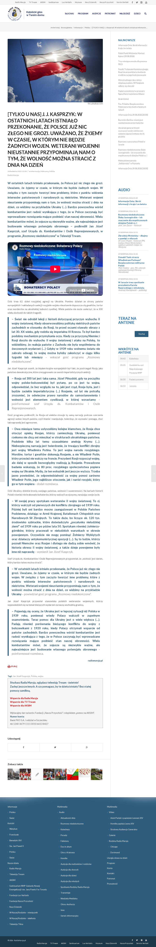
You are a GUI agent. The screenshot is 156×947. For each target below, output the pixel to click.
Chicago (114, 846)
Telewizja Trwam (16, 874)
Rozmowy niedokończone (72, 823)
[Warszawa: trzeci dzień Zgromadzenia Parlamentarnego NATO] (61, 774)
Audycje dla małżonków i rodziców (76, 864)
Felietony (65, 841)
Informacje (78, 28)
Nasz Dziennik (90, 2)
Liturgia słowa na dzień (117, 858)
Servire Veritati (122, 2)
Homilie (64, 858)
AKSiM (42, 2)
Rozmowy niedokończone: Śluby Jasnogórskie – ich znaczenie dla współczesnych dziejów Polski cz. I (132, 153)
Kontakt (110, 873)
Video (111, 812)
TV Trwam (33, 2)
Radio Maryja (20, 2)
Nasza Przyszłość (106, 2)
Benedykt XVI (15, 840)
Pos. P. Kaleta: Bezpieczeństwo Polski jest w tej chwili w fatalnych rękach (132, 107)
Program (111, 863)
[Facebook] (132, 2)
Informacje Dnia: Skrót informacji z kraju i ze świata (132, 202)
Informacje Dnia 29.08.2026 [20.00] (133, 115)
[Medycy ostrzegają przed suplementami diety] (84, 773)
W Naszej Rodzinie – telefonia (22, 918)
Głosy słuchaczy (68, 904)
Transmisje (65, 893)
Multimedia (62, 807)
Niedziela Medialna (69, 898)
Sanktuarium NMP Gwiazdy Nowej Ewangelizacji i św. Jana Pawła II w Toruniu (28, 888)
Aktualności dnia (68, 818)
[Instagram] (141, 2)
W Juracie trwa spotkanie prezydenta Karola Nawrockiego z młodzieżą (131, 285)
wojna (40, 676)
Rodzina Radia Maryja (118, 841)
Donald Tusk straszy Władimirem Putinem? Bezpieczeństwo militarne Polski (131, 261)
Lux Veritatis (67, 2)
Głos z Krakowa (68, 852)
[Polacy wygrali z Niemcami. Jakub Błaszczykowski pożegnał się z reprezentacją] (25, 774)
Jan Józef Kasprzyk (21, 676)
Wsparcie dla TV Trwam (22, 701)
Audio (124, 190)
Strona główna (66, 28)
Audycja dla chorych (69, 869)
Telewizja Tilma (16, 924)
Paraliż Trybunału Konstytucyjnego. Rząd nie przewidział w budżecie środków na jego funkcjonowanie (133, 72)
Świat (11, 818)
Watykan (13, 829)
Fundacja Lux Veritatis (19, 895)
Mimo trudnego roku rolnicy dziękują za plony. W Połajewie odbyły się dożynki (131, 83)
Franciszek (14, 834)
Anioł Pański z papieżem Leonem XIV (126, 818)
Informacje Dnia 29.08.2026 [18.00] (133, 168)
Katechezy (65, 829)
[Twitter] (137, 2)
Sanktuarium (54, 2)
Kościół (11, 823)
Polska (87, 28)
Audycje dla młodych (70, 881)
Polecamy (45, 171)
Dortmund (115, 852)
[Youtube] (146, 2)
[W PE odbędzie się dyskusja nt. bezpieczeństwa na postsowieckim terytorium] (37, 774)
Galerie (112, 835)
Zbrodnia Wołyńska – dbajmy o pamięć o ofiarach (133, 237)
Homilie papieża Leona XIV (122, 823)
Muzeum (78, 2)
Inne (62, 910)
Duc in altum (66, 846)
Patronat (111, 878)
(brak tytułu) (123, 99)
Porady (64, 835)
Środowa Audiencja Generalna (123, 829)
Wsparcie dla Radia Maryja (24, 698)
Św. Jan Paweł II (16, 846)
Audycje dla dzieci (68, 875)
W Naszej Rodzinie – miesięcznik (23, 912)
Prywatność (112, 884)
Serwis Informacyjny (69, 916)
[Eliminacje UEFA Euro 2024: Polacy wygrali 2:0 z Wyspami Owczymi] (49, 774)
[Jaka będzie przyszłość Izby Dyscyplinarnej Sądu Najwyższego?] (153, 473)
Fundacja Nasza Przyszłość (21, 901)
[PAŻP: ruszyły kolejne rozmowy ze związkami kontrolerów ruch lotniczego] (2, 473)
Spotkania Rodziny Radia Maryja (75, 887)
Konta (109, 868)
